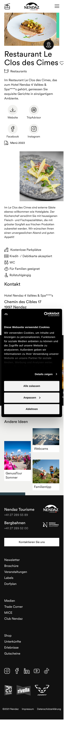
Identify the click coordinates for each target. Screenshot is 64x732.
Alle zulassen (31, 386)
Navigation (57, 6)
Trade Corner (13, 607)
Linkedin (27, 671)
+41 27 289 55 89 (16, 515)
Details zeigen (44, 374)
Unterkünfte (12, 641)
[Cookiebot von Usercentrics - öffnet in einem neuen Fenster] (44, 314)
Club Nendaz (13, 619)
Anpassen (29, 397)
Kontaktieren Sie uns (32, 542)
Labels (8, 578)
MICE (8, 613)
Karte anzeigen (49, 45)
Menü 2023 (17, 143)
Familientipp (42, 487)
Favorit (62, 63)
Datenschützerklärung (49, 709)
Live (7, 6)
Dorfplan (10, 584)
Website (13, 117)
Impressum (28, 709)
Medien (9, 601)
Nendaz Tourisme (50, 509)
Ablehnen (32, 409)
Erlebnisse (11, 647)
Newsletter (12, 560)
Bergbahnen (14, 522)
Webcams (41, 449)
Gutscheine (12, 653)
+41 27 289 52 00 (16, 528)
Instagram (34, 136)
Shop (7, 635)
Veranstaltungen (15, 572)
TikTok (46, 671)
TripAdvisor (34, 117)
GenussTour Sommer (14, 475)
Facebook (13, 136)
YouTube (36, 671)
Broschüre (11, 566)
